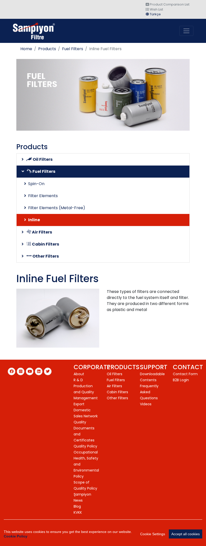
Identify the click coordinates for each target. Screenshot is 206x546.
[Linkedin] (38, 371)
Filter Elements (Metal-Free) (56, 208)
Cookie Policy (15, 536)
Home (26, 49)
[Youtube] (29, 371)
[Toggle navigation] (186, 31)
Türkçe (155, 14)
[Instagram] (20, 371)
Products (47, 49)
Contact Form (185, 373)
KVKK (78, 512)
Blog (77, 506)
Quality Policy (85, 446)
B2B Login (181, 379)
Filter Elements (43, 196)
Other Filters (45, 256)
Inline (34, 220)
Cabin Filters (45, 244)
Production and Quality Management (86, 392)
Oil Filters (42, 159)
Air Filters (41, 232)
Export (79, 404)
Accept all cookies (185, 534)
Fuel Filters (72, 49)
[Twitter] (48, 371)
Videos (145, 404)
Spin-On (36, 184)
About (79, 373)
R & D (78, 379)
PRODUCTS (123, 367)
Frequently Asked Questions (149, 392)
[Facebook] (11, 371)
